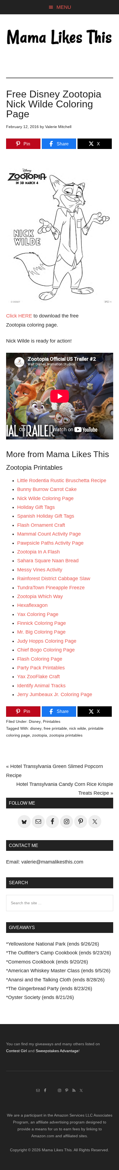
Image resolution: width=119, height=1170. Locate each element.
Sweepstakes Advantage (57, 1051)
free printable (55, 728)
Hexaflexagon (32, 605)
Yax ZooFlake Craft (38, 676)
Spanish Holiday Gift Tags (45, 516)
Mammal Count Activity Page (49, 534)
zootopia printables (65, 735)
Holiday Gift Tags (36, 507)
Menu (63, 7)
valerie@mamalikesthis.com (52, 862)
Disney (35, 721)
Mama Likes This (59, 37)
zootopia (39, 735)
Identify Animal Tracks (41, 685)
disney (36, 728)
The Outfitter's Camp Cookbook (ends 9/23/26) (59, 952)
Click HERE (19, 316)
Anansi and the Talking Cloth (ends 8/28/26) (56, 979)
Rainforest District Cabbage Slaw (53, 578)
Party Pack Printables (41, 667)
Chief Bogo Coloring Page (46, 650)
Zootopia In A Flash (38, 552)
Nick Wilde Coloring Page (45, 498)
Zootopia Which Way (40, 596)
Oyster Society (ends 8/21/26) (41, 997)
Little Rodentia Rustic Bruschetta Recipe (61, 480)
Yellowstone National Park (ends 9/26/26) (53, 944)
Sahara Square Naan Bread (48, 560)
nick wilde (77, 728)
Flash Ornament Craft (41, 525)
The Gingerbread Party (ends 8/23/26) (50, 988)
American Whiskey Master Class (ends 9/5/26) (59, 970)
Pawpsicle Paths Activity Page (50, 543)
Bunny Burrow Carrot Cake (47, 489)
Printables (51, 721)
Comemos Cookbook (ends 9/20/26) (48, 962)
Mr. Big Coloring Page (41, 632)
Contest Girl (16, 1051)
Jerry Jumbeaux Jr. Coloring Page (54, 694)
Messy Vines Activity (39, 569)
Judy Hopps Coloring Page (46, 641)
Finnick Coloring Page (41, 623)
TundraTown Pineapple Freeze (51, 587)
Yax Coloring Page (37, 614)
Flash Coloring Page (39, 659)
